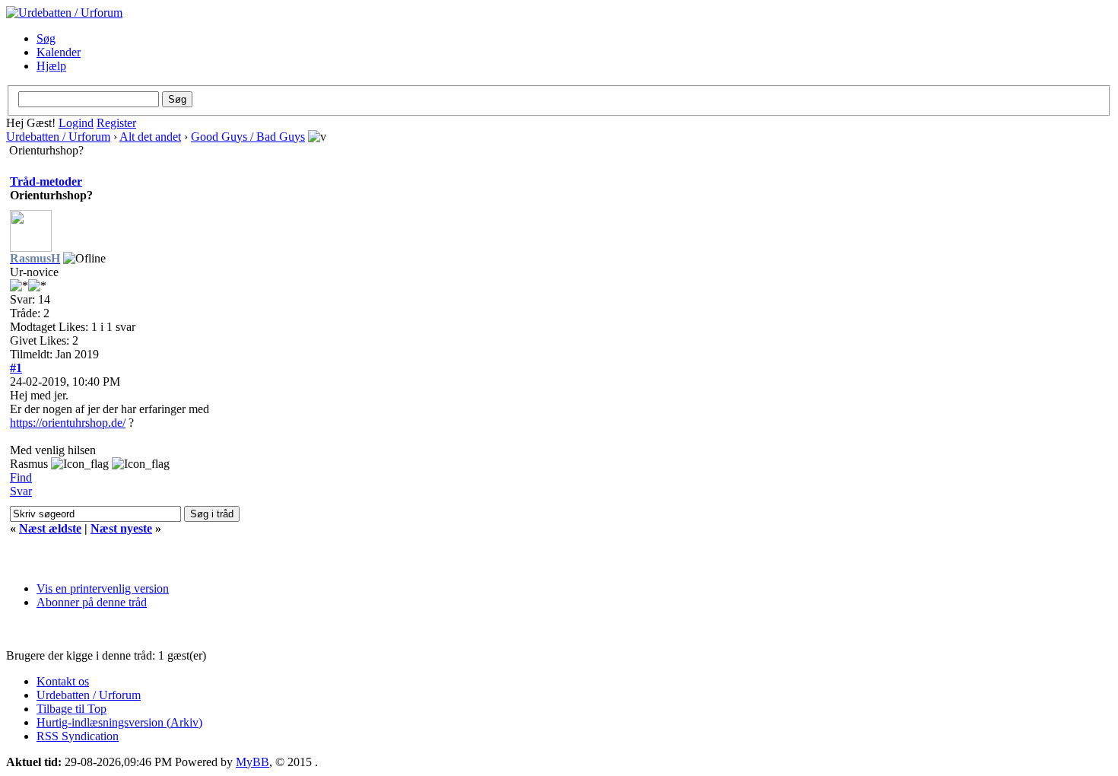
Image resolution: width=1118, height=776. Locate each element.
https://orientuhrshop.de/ (67, 422)
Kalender (59, 52)
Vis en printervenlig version (103, 588)
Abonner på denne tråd (92, 602)
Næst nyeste (121, 528)
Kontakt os (63, 681)
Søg (46, 38)
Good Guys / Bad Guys (248, 136)
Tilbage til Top (71, 708)
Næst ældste (50, 528)
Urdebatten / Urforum (58, 136)
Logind (76, 122)
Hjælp (51, 65)
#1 (16, 367)
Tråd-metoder (46, 181)
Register (116, 122)
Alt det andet (150, 136)
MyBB (252, 761)
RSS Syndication (78, 736)
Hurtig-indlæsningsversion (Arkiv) (119, 722)
